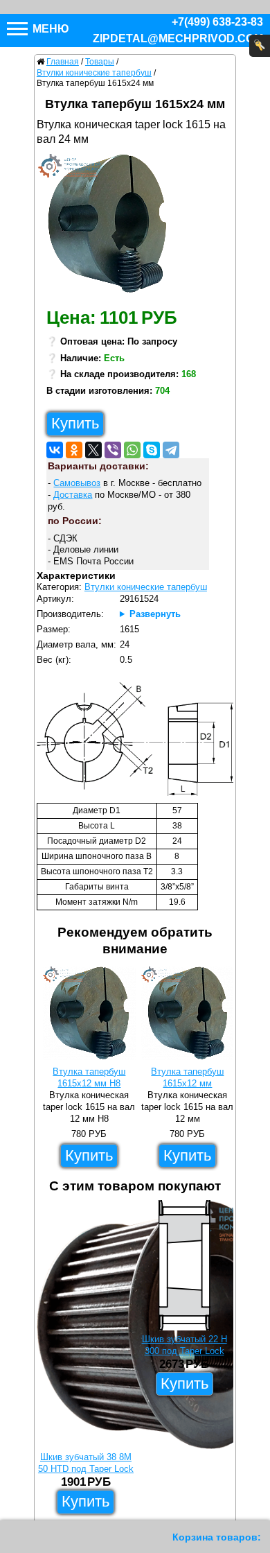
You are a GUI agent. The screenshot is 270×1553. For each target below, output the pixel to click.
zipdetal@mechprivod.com (178, 38)
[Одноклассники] (74, 450)
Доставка (72, 494)
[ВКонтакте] (54, 450)
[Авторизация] (259, 46)
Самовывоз (76, 483)
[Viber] (113, 450)
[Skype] (151, 450)
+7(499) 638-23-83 (217, 22)
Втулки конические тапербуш (145, 587)
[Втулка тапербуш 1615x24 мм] (112, 227)
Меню (49, 29)
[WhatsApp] (132, 450)
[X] (93, 450)
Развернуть (155, 614)
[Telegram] (171, 450)
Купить (75, 423)
